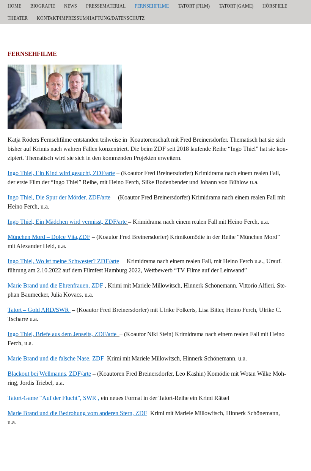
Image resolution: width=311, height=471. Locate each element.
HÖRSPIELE (274, 6)
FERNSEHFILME (152, 6)
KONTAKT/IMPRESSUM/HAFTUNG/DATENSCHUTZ (91, 18)
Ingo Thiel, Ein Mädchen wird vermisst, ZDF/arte (67, 221)
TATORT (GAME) (236, 6)
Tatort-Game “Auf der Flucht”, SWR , (54, 398)
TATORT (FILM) (194, 6)
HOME (14, 6)
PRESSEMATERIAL (106, 6)
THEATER (18, 18)
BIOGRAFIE (42, 6)
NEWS (70, 6)
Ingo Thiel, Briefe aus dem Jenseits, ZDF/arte (62, 334)
